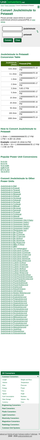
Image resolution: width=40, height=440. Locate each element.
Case (22, 402)
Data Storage (6, 399)
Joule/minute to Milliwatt (10, 206)
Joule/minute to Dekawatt (11, 200)
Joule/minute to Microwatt (11, 208)
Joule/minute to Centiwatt (11, 204)
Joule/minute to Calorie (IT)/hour (13, 263)
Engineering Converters (11, 405)
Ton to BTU (5, 172)
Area (3, 385)
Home (2, 5)
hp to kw (4, 161)
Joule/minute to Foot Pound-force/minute (17, 277)
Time (22, 391)
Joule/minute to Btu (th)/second (13, 242)
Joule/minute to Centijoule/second (14, 315)
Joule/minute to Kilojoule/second (13, 307)
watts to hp (5, 168)
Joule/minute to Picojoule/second (14, 323)
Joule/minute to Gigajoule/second (14, 303)
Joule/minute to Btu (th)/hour (12, 238)
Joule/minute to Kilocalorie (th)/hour (15, 257)
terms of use (13, 434)
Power (23, 388)
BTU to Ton (5, 170)
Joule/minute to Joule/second (12, 295)
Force (4, 391)
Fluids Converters (9, 412)
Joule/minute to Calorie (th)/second (14, 273)
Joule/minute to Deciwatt (10, 202)
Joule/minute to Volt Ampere (12, 291)
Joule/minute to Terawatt (10, 190)
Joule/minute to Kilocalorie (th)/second (16, 261)
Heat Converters (8, 408)
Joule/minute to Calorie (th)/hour (13, 269)
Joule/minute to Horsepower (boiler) (15, 224)
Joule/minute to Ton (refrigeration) (14, 249)
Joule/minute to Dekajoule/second (14, 311)
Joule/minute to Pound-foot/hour (13, 281)
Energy (4, 388)
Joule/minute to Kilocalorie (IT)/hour (15, 251)
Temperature (25, 382)
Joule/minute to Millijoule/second (13, 317)
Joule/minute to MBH (9, 246)
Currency (5, 402)
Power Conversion (10, 5)
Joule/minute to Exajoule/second (13, 297)
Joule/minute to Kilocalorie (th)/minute (15, 259)
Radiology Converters (10, 425)
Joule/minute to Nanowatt (11, 210)
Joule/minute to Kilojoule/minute (13, 333)
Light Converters (8, 415)
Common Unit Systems (11, 428)
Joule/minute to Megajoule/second (14, 305)
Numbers (24, 396)
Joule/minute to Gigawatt (10, 192)
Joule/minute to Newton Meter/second (15, 293)
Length (4, 380)
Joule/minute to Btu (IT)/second (13, 236)
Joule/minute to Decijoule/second (14, 313)
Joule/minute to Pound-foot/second (14, 285)
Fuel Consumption (8, 396)
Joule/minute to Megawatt (11, 194)
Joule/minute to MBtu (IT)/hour (12, 244)
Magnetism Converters (11, 421)
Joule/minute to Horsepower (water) (15, 228)
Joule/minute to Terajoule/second (14, 301)
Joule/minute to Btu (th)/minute (13, 240)
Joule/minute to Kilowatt (10, 196)
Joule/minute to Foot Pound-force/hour (16, 275)
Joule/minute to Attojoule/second (13, 327)
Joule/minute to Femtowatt (11, 214)
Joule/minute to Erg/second (11, 287)
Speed (4, 394)
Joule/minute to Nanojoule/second (14, 321)
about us (3, 434)
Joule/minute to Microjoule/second (14, 319)
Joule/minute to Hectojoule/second (14, 309)
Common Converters (10, 377)
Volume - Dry (25, 399)
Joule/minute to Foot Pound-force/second (17, 279)
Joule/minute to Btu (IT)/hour (12, 232)
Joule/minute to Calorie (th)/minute (14, 271)
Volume (4, 382)
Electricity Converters (10, 418)
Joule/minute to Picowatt (10, 212)
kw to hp (4, 164)
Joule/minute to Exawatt (10, 188)
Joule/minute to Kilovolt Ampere (13, 289)
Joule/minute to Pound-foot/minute (14, 283)
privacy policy (24, 434)
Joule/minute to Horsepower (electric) (15, 226)
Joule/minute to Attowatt (10, 216)
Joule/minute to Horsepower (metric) (15, 222)
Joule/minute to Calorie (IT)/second (14, 267)
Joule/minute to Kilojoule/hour (12, 331)
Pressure (24, 385)
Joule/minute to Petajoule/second (14, 299)
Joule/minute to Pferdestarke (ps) (14, 230)
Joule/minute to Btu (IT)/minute (13, 234)
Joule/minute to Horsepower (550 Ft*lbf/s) (17, 220)
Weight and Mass (26, 380)
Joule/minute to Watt (9, 186)
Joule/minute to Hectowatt (11, 198)
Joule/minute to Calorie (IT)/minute (14, 265)
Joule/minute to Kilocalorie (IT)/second (16, 255)
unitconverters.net (25, 436)
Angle (22, 394)
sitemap (34, 434)
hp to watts (5, 166)
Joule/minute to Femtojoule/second (14, 325)
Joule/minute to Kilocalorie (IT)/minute (15, 253)
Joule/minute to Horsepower (12, 218)
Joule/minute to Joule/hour (11, 329)
